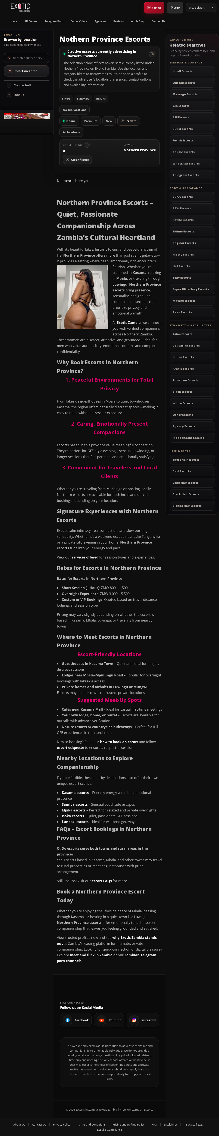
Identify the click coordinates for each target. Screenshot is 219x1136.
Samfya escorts (75, 804)
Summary (83, 98)
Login (177, 7)
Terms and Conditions (91, 1124)
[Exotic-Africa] (27, 118)
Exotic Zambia (129, 322)
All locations (71, 132)
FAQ (154, 1124)
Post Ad (155, 7)
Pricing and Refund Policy (128, 1124)
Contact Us (158, 21)
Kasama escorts (75, 792)
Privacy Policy (61, 1124)
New (109, 121)
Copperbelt (22, 85)
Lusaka (18, 95)
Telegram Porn (54, 21)
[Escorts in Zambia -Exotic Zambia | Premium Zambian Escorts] (20, 7)
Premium (90, 121)
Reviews (118, 21)
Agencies (100, 21)
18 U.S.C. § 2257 (194, 1124)
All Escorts (30, 21)
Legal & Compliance (109, 1130)
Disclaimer (170, 1124)
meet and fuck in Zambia (91, 955)
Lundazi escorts (75, 821)
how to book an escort (119, 741)
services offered (85, 557)
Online (71, 121)
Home (13, 21)
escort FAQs (102, 881)
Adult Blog (137, 21)
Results (101, 98)
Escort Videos (79, 21)
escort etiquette (70, 747)
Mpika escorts (74, 810)
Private (131, 121)
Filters (66, 98)
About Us (19, 1124)
